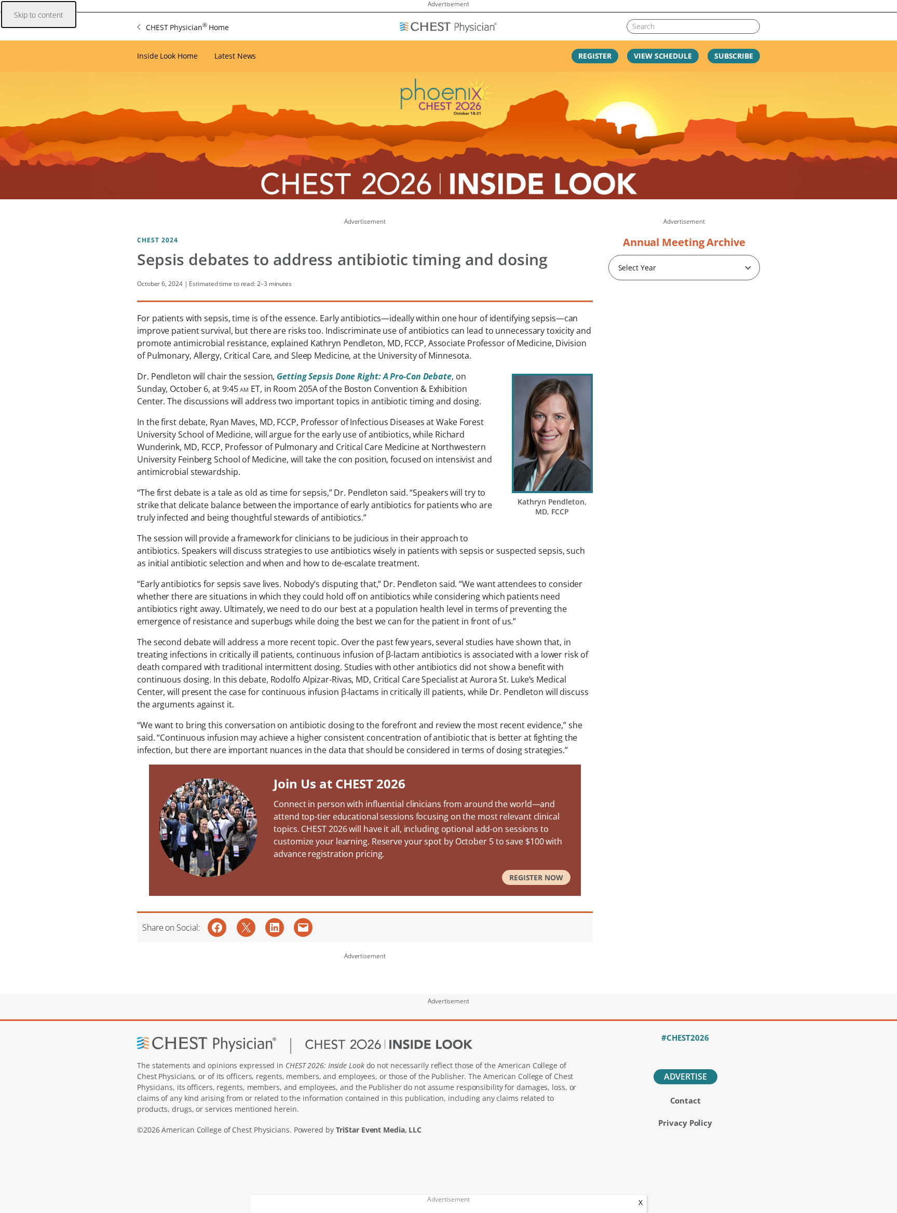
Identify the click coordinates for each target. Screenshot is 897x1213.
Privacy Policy (685, 1122)
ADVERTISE (685, 1076)
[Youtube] (704, 1051)
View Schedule (663, 56)
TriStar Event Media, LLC (379, 1130)
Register (594, 56)
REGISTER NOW (536, 877)
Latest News (235, 56)
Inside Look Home (167, 56)
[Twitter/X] (667, 1051)
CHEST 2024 (157, 240)
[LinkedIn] (685, 1051)
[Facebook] (650, 1051)
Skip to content (38, 15)
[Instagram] (721, 1051)
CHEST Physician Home (187, 27)
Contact (685, 1100)
